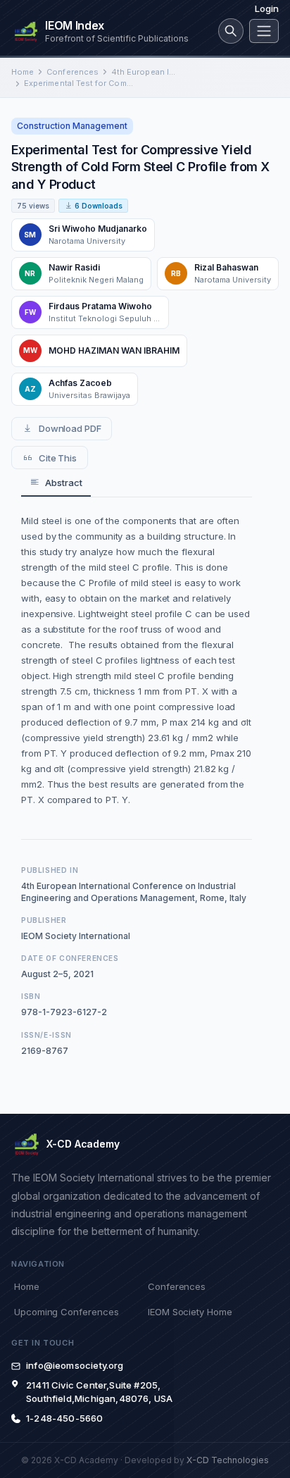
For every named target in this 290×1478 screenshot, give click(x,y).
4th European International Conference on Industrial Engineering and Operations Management (145, 72)
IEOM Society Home (190, 1311)
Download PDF (70, 428)
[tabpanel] (136, 660)
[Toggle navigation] (264, 31)
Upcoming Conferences (66, 1311)
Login (267, 8)
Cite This (58, 458)
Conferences (72, 72)
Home (22, 72)
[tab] (56, 483)
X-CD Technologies (228, 1460)
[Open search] (231, 31)
